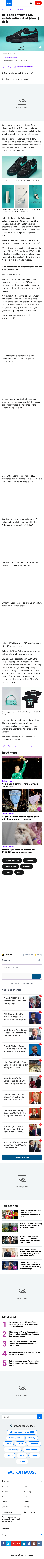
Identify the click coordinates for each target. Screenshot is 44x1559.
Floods (10, 1455)
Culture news (18, 9)
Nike (19, 872)
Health (4, 1502)
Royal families (31, 1449)
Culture (8, 9)
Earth (4, 1497)
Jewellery (30, 860)
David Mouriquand (10, 58)
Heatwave (34, 1444)
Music (20, 1444)
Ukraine (22, 1461)
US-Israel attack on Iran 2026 (22, 1432)
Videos (26, 1507)
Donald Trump (13, 1449)
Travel (26, 1502)
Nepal (22, 1455)
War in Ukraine (15, 1438)
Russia (34, 1455)
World (26, 1486)
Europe (5, 1486)
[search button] (39, 1416)
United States (10, 866)
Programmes (7, 1512)
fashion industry (12, 860)
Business (5, 1491)
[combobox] (22, 1416)
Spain (8, 1444)
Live (38, 3)
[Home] (2, 9)
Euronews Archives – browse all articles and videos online (11, 1519)
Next (26, 1497)
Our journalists (29, 1512)
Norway (31, 1438)
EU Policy (27, 1491)
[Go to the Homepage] (9, 3)
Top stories (10, 1206)
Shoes (7, 872)
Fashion (26, 866)
